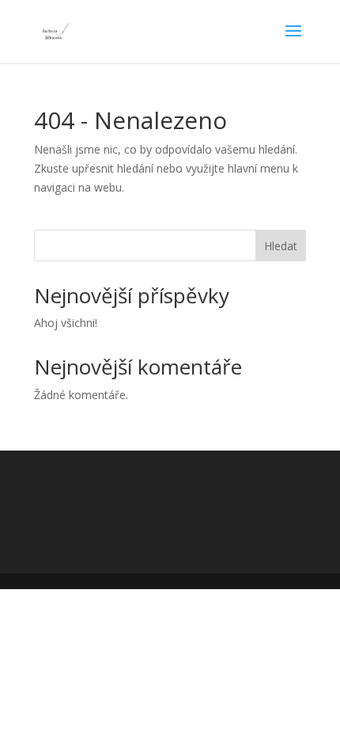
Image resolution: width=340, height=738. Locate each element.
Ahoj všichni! (65, 322)
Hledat (280, 245)
